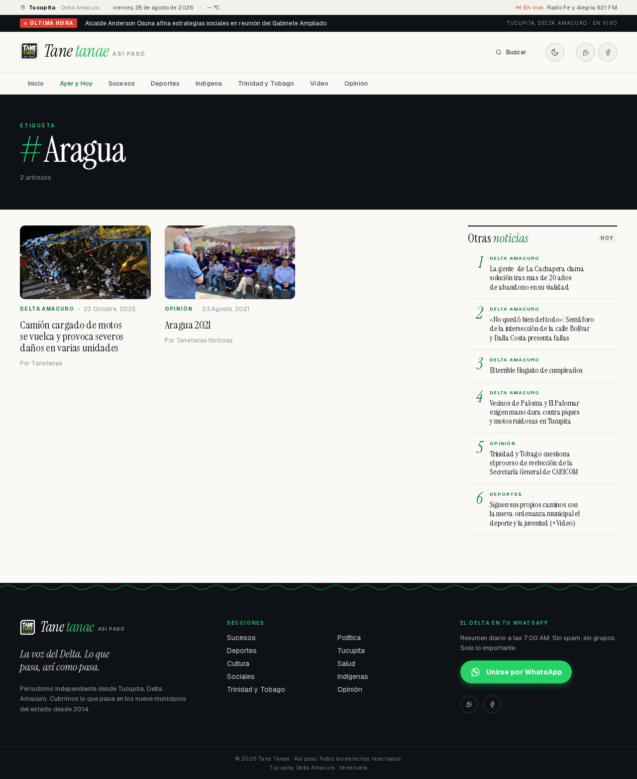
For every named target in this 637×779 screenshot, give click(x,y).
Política (349, 637)
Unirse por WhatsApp (524, 672)
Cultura (238, 663)
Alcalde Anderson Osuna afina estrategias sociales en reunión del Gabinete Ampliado (205, 23)
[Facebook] (607, 52)
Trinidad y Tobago (266, 83)
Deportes (165, 83)
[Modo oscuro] (554, 52)
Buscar (516, 52)
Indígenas (352, 676)
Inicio (36, 83)
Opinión (356, 83)
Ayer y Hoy (76, 83)
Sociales (241, 676)
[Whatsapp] (585, 52)
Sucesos (121, 83)
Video (319, 83)
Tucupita (351, 650)
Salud (346, 663)
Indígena (209, 83)
